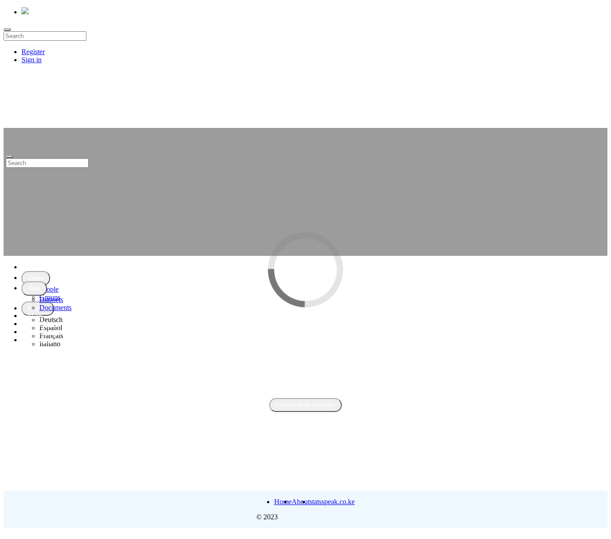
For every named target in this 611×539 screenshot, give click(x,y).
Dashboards (44, 331)
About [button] (35, 278)
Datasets (51, 299)
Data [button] (34, 288)
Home (36, 267)
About (301, 501)
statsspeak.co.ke (332, 501)
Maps (35, 315)
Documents (55, 307)
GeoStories (43, 323)
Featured (39, 340)
